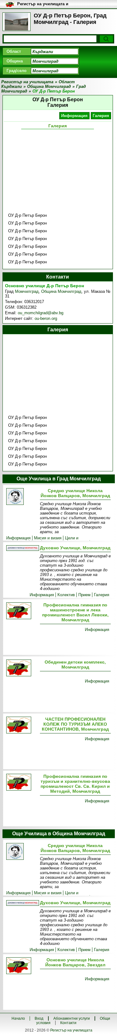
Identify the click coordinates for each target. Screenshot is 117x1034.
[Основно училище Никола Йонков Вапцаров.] (21, 966)
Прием (84, 594)
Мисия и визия (47, 538)
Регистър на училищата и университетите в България (45, 4)
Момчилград (27, 291)
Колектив (66, 594)
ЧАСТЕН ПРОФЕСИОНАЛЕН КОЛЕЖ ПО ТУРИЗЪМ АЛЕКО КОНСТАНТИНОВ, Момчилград (75, 724)
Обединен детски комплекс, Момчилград (75, 664)
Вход (39, 1018)
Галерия (101, 115)
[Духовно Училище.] (21, 548)
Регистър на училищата (71, 1030)
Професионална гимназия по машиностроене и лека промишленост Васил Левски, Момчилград (75, 612)
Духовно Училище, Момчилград (75, 547)
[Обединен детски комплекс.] (21, 668)
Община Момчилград (61, 291)
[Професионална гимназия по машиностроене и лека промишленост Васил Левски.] (21, 611)
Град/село (17, 70)
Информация (74, 115)
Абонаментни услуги (71, 1018)
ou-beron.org (46, 318)
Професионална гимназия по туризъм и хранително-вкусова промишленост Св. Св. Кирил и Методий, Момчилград (75, 784)
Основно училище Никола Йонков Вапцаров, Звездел (75, 962)
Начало (18, 1018)
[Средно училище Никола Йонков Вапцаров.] (21, 497)
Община (15, 61)
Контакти (68, 1023)
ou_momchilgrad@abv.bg (40, 313)
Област (14, 51)
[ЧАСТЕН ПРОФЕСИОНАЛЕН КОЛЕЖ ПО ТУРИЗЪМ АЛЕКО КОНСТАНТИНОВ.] (21, 725)
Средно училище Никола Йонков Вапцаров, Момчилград (75, 493)
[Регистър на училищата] (16, 21)
